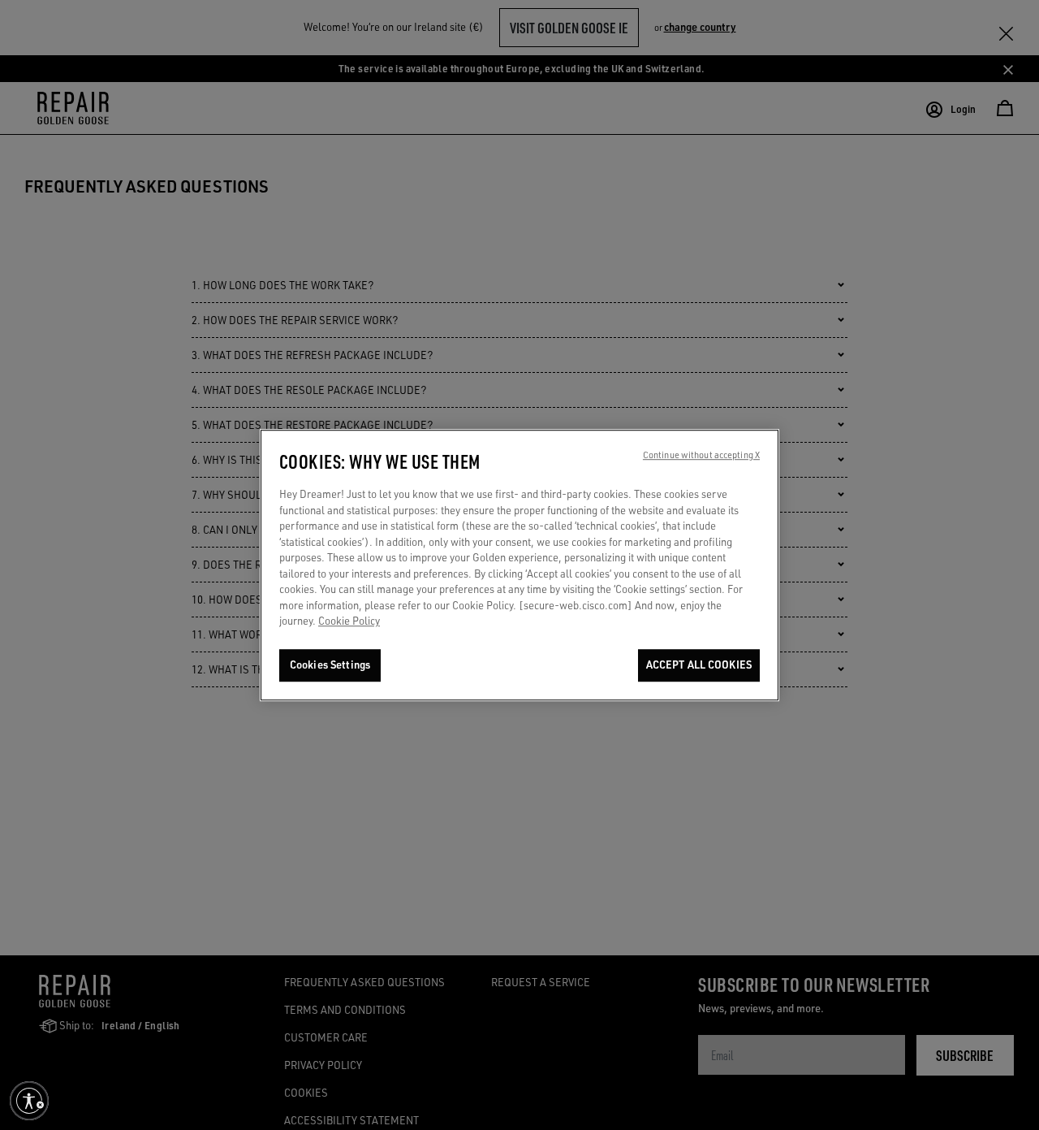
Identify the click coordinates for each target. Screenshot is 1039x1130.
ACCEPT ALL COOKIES (699, 664)
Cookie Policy (349, 621)
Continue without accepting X (701, 455)
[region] (519, 564)
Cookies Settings (330, 664)
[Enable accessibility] (29, 1100)
